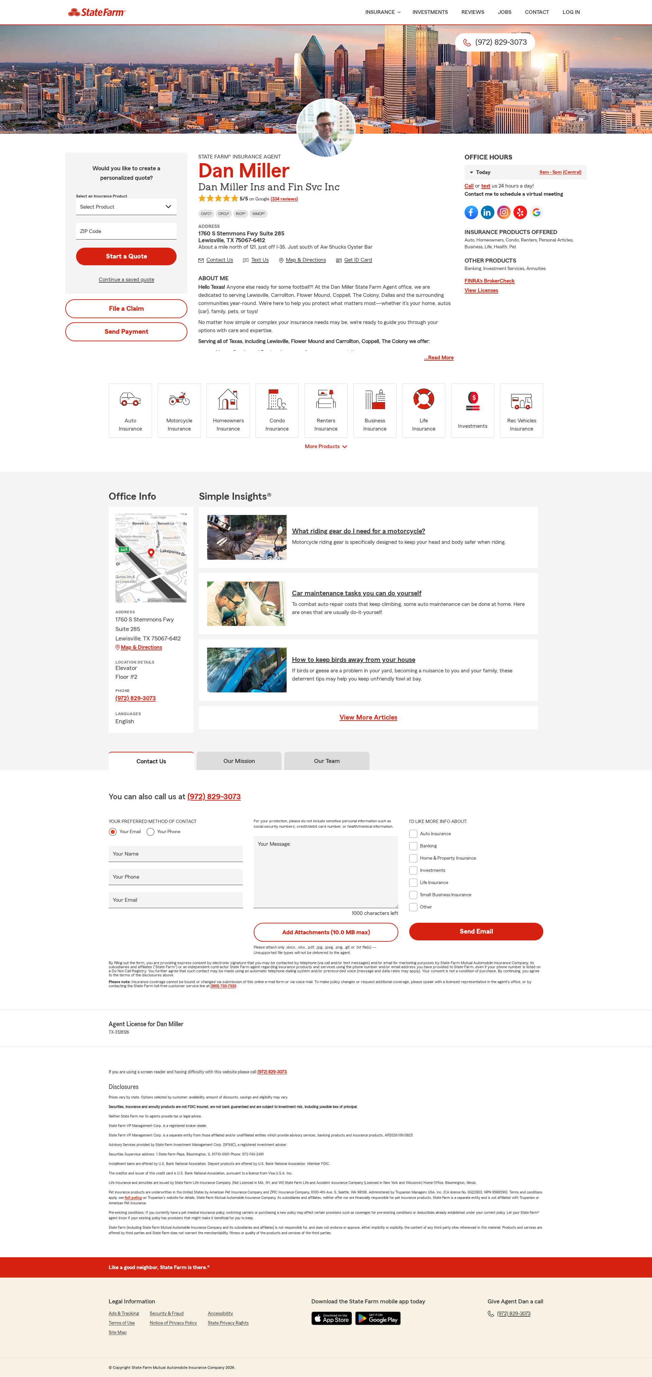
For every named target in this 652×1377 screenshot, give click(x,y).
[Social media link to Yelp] (520, 212)
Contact (537, 12)
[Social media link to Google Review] (536, 212)
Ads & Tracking (124, 1313)
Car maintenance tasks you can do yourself (356, 593)
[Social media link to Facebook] (471, 212)
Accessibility (220, 1313)
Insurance (380, 12)
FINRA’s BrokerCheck (490, 281)
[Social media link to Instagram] (504, 212)
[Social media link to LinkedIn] (487, 212)
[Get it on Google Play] (378, 1318)
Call (469, 186)
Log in (571, 12)
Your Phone (168, 831)
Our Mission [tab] (239, 761)
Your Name (126, 854)
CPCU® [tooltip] (223, 214)
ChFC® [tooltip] (206, 214)
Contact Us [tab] (151, 761)
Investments (430, 12)
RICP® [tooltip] (241, 214)
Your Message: (274, 844)
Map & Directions (141, 647)
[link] (97, 12)
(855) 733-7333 (223, 986)
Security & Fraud (167, 1313)
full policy (133, 1198)
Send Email (476, 931)
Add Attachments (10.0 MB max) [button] (326, 932)
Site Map (118, 1332)
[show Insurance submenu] (397, 12)
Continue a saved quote (126, 279)
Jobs (504, 12)
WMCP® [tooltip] (258, 214)
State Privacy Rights (228, 1323)
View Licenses (481, 290)
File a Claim (126, 308)
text (485, 186)
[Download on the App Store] (331, 1318)
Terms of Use (122, 1323)
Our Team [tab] (327, 761)
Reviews (472, 12)
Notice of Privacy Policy (173, 1323)
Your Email (130, 831)
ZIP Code (90, 231)
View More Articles (368, 717)
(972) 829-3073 (135, 698)
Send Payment (126, 331)
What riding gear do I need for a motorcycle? (358, 531)
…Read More (439, 357)
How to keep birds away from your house (353, 659)
